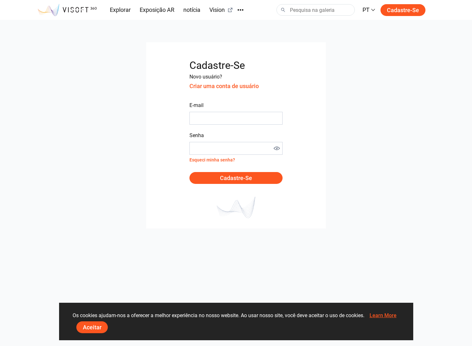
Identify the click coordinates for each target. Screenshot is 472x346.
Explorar (120, 9)
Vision (217, 9)
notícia (191, 9)
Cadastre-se (403, 10)
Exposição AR (157, 9)
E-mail (196, 105)
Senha (196, 135)
